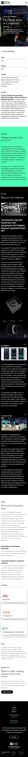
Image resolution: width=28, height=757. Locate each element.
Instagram (14, 711)
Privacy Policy (14, 753)
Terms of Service (21, 753)
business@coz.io (14, 722)
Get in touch (7, 692)
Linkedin (14, 707)
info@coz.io (14, 717)
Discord (14, 709)
